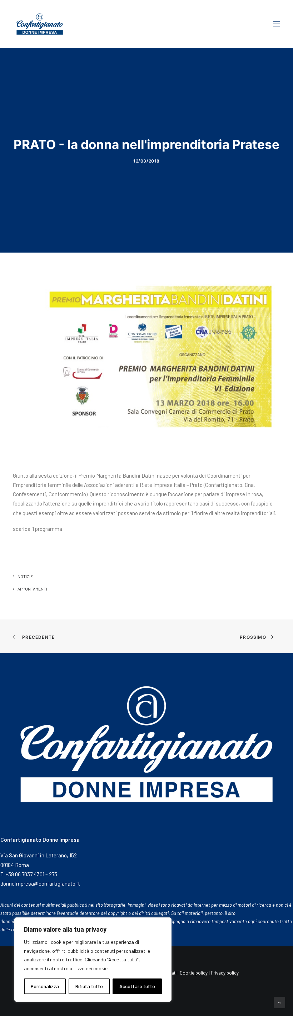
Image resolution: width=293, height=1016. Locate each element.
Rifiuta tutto (89, 986)
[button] (276, 24)
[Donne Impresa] (39, 24)
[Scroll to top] (279, 1001)
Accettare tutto (137, 986)
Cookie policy (194, 973)
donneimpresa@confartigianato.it (40, 883)
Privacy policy (225, 973)
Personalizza (45, 986)
